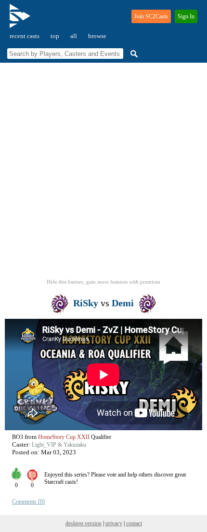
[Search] (132, 53)
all (73, 36)
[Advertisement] (103, 173)
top (55, 36)
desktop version (83, 523)
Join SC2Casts (151, 16)
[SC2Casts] (21, 20)
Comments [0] (28, 501)
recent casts (24, 36)
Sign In (186, 16)
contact (134, 523)
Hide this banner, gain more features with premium (103, 282)
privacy (113, 523)
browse (97, 36)
